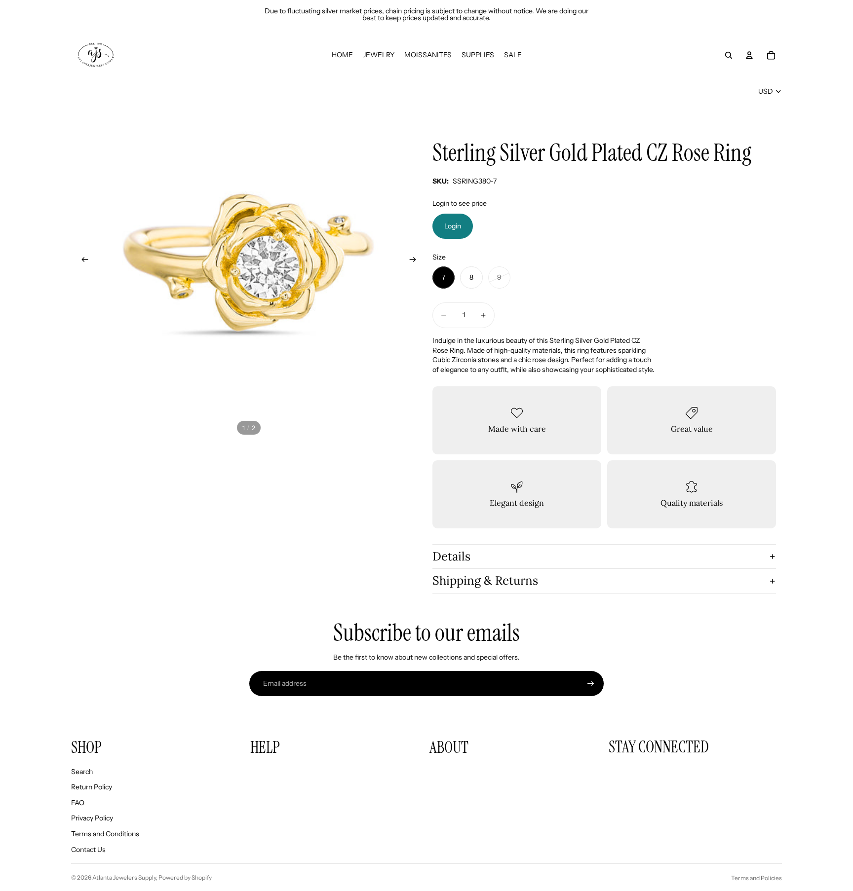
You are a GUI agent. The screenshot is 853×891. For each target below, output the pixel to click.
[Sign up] (591, 684)
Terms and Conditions (105, 833)
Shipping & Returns (485, 580)
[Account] (749, 55)
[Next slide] (415, 261)
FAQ (77, 802)
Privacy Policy (92, 818)
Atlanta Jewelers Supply (124, 877)
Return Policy (91, 786)
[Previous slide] (82, 261)
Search (82, 771)
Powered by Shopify (185, 877)
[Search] (728, 55)
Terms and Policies (756, 878)
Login (452, 226)
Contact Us (88, 849)
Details (451, 556)
